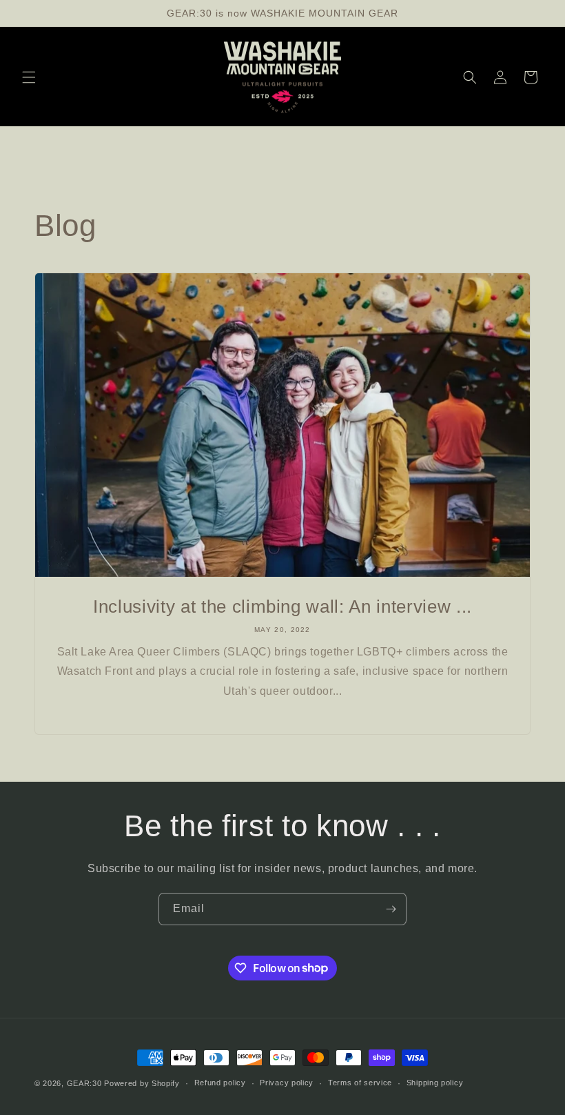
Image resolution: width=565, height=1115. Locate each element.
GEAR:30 (84, 1083)
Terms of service (360, 1082)
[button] (29, 77)
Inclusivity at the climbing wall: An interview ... (282, 606)
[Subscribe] (391, 909)
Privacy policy (287, 1082)
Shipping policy (435, 1082)
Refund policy (220, 1082)
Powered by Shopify (142, 1083)
